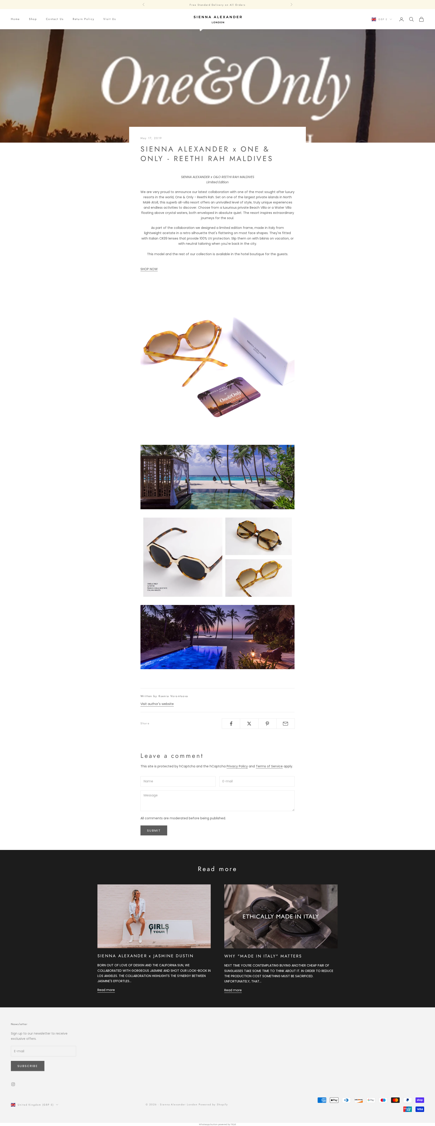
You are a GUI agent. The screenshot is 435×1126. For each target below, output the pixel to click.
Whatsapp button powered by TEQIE (217, 1124)
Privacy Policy (237, 766)
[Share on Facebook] (231, 724)
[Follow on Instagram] (13, 1084)
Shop (33, 19)
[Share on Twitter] (249, 724)
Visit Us (109, 19)
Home (15, 19)
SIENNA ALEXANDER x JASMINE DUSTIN (145, 956)
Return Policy (83, 19)
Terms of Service (269, 766)
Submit (154, 830)
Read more (106, 990)
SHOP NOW (149, 269)
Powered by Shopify (213, 1104)
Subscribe (27, 1066)
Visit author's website (157, 704)
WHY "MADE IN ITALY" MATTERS (263, 956)
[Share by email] (286, 724)
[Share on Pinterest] (267, 724)
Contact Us (55, 19)
